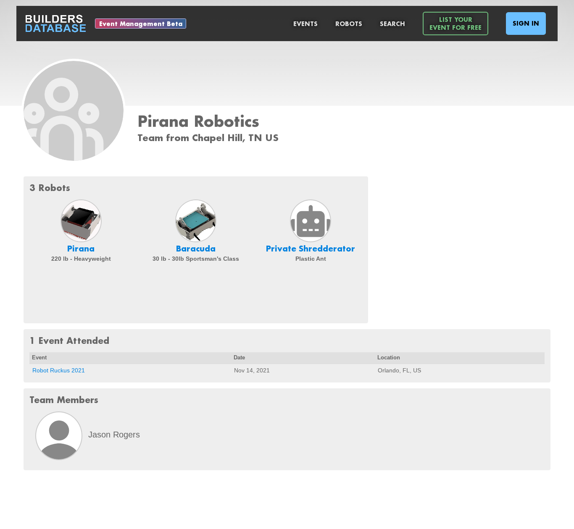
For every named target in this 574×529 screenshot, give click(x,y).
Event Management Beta (140, 24)
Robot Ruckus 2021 (58, 370)
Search (392, 24)
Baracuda (196, 249)
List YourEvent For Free (455, 23)
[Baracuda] (195, 220)
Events (305, 24)
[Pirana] (81, 220)
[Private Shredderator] (310, 220)
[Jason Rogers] (58, 435)
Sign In (526, 23)
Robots (348, 24)
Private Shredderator (310, 249)
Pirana (81, 249)
